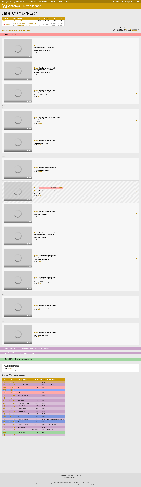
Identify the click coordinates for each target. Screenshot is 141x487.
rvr (38, 96)
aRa (39, 309)
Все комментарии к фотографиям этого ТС (16, 30)
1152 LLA (12, 390)
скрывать (128, 27)
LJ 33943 (12, 427)
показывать (135, 30)
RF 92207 (12, 411)
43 (4, 382)
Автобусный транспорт (24, 6)
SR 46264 (12, 414)
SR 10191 (12, 401)
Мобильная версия (70, 477)
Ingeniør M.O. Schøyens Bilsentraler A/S (25, 23)
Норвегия (8, 24)
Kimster (40, 123)
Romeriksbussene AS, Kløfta (22, 25)
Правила (78, 475)
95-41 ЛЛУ (12, 393)
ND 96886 (12, 408)
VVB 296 (11, 416)
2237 (5, 387)
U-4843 (11, 382)
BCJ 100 (59, 188)
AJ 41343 (12, 419)
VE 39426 (12, 385)
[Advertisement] (70, 455)
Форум (70, 475)
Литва (7, 21)
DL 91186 (12, 424)
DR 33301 (12, 430)
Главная (63, 475)
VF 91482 (12, 422)
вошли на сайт (13, 368)
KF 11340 (12, 403)
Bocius (39, 52)
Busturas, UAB (18, 21)
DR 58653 (12, 435)
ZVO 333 (12, 387)
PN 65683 (12, 398)
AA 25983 (12, 406)
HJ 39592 (12, 395)
